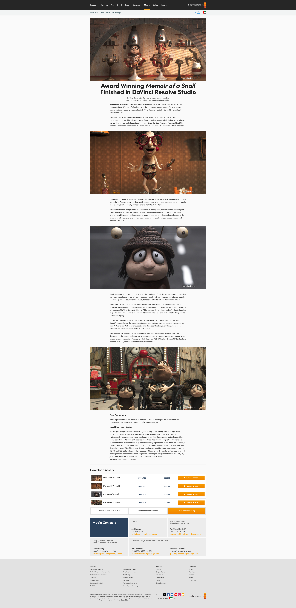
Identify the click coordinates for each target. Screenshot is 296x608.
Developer (125, 5)
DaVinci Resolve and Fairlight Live (100, 572)
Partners (191, 575)
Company (137, 5)
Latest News (94, 13)
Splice (155, 5)
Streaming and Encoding (130, 586)
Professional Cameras (96, 569)
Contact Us (159, 575)
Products (93, 5)
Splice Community (161, 583)
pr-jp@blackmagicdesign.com (144, 534)
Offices (191, 569)
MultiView (126, 580)
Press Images (116, 13)
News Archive (105, 13)
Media (147, 5)
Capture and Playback (96, 583)
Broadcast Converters (129, 572)
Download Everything (186, 510)
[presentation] (93, 49)
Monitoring (126, 575)
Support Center (160, 572)
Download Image (189, 78)
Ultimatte (93, 577)
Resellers (104, 5)
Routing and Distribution (130, 583)
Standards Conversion (129, 569)
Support (114, 5)
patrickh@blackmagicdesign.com (107, 554)
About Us (192, 572)
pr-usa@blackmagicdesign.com (145, 553)
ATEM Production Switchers (98, 575)
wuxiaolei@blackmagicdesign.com (185, 534)
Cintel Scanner (94, 586)
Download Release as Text (148, 510)
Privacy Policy (193, 580)
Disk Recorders (94, 580)
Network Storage (128, 577)
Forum (163, 5)
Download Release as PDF (109, 510)
